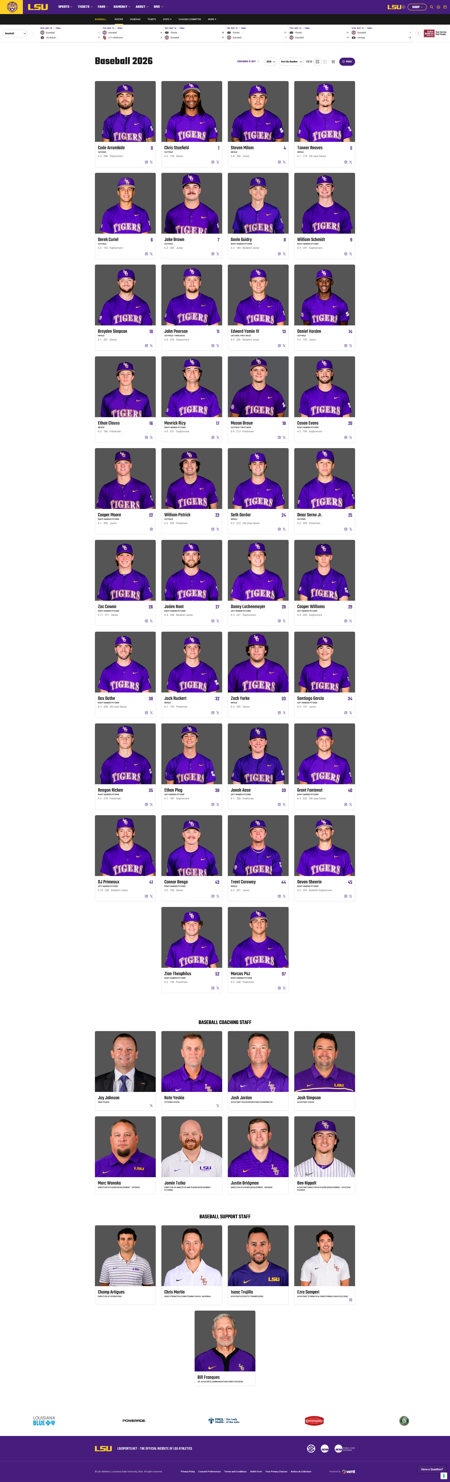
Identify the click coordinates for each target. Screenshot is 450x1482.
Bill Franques (209, 1377)
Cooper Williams (311, 607)
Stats (166, 19)
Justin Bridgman (245, 1183)
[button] (418, 33)
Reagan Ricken (110, 790)
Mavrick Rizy (175, 423)
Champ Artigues (111, 1292)
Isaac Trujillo (242, 1292)
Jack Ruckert (175, 698)
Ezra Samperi (308, 1292)
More (211, 19)
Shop (419, 7)
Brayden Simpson (112, 331)
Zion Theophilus (177, 974)
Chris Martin (174, 1292)
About (140, 6)
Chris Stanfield (176, 148)
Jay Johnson (109, 1098)
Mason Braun (242, 423)
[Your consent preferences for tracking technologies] (444, 1476)
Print (349, 62)
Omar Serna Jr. (309, 515)
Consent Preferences (209, 1471)
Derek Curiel (108, 239)
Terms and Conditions (235, 1471)
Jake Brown (174, 239)
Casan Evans (308, 423)
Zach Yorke (240, 698)
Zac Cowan (107, 607)
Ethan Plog (173, 790)
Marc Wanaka (109, 1183)
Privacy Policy (188, 1471)
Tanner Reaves (310, 148)
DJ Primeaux (108, 882)
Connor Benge (176, 882)
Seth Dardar (241, 515)
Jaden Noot (174, 607)
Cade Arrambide (111, 148)
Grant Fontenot (310, 790)
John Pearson (176, 331)
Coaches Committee (190, 19)
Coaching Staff (246, 61)
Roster (119, 19)
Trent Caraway (243, 882)
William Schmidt (311, 239)
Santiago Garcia (310, 698)
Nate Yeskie (174, 1098)
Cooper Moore (109, 515)
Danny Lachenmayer (248, 607)
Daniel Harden (309, 331)
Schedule (135, 19)
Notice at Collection (301, 1471)
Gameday (120, 6)
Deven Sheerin (309, 882)
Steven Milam (242, 148)
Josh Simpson (309, 1098)
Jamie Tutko (174, 1183)
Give (157, 6)
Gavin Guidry (241, 239)
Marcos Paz (240, 974)
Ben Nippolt (306, 1183)
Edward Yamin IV (245, 331)
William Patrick (177, 515)
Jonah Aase (241, 790)
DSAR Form (256, 1471)
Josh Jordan (241, 1098)
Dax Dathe (106, 698)
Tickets (83, 6)
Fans (101, 6)
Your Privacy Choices (276, 1471)
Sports (63, 6)
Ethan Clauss (109, 423)
